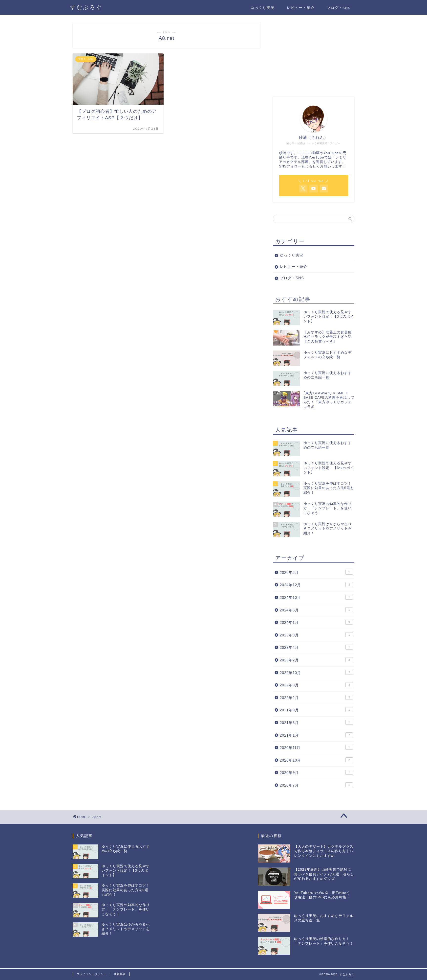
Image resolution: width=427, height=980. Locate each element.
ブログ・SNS (339, 7)
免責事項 (120, 974)
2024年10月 (315, 597)
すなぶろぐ (86, 7)
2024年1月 (315, 622)
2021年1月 (315, 735)
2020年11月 (315, 748)
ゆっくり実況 (263, 7)
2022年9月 (315, 685)
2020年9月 (315, 772)
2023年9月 (315, 635)
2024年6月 (315, 610)
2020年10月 (315, 760)
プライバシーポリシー (91, 974)
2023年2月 (315, 660)
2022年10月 (315, 673)
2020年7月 (315, 785)
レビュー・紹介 (301, 7)
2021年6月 (315, 723)
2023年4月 (315, 647)
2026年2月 (315, 572)
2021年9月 (315, 710)
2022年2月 (315, 698)
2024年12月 (315, 585)
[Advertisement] (313, 53)
